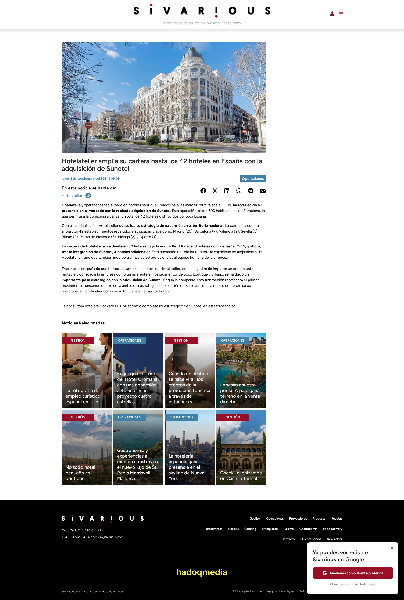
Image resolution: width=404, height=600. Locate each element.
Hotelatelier (72, 195)
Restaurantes (213, 529)
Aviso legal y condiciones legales (277, 591)
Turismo (288, 529)
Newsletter (334, 539)
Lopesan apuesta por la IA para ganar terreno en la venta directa (240, 393)
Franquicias (270, 529)
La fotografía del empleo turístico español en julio (83, 396)
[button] (203, 190)
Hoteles (233, 529)
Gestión (78, 340)
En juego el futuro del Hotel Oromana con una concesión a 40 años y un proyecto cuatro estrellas (137, 387)
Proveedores (298, 518)
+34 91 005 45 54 (74, 537)
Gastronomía (308, 529)
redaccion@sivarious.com (105, 537)
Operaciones (253, 178)
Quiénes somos (310, 539)
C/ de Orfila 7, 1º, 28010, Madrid (83, 530)
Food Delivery (332, 529)
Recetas (336, 518)
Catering (250, 529)
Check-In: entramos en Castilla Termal (241, 475)
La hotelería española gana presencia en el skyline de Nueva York (186, 467)
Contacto (288, 539)
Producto (319, 518)
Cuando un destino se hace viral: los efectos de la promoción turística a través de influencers (189, 387)
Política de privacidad (244, 591)
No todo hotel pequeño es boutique (80, 472)
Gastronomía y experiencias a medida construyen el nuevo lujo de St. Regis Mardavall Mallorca (137, 464)
